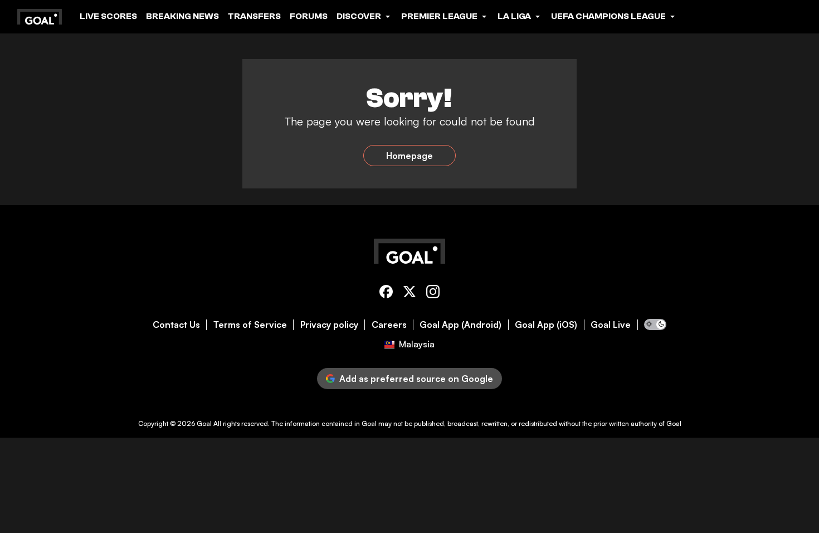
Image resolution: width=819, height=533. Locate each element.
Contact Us (176, 324)
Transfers (254, 16)
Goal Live (611, 324)
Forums (309, 16)
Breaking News (182, 16)
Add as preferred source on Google (416, 378)
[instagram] (433, 293)
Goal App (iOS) (546, 324)
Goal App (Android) (460, 324)
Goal (204, 423)
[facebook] (386, 293)
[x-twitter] (409, 293)
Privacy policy (329, 324)
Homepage (409, 155)
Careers (389, 324)
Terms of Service (250, 324)
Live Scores (108, 16)
